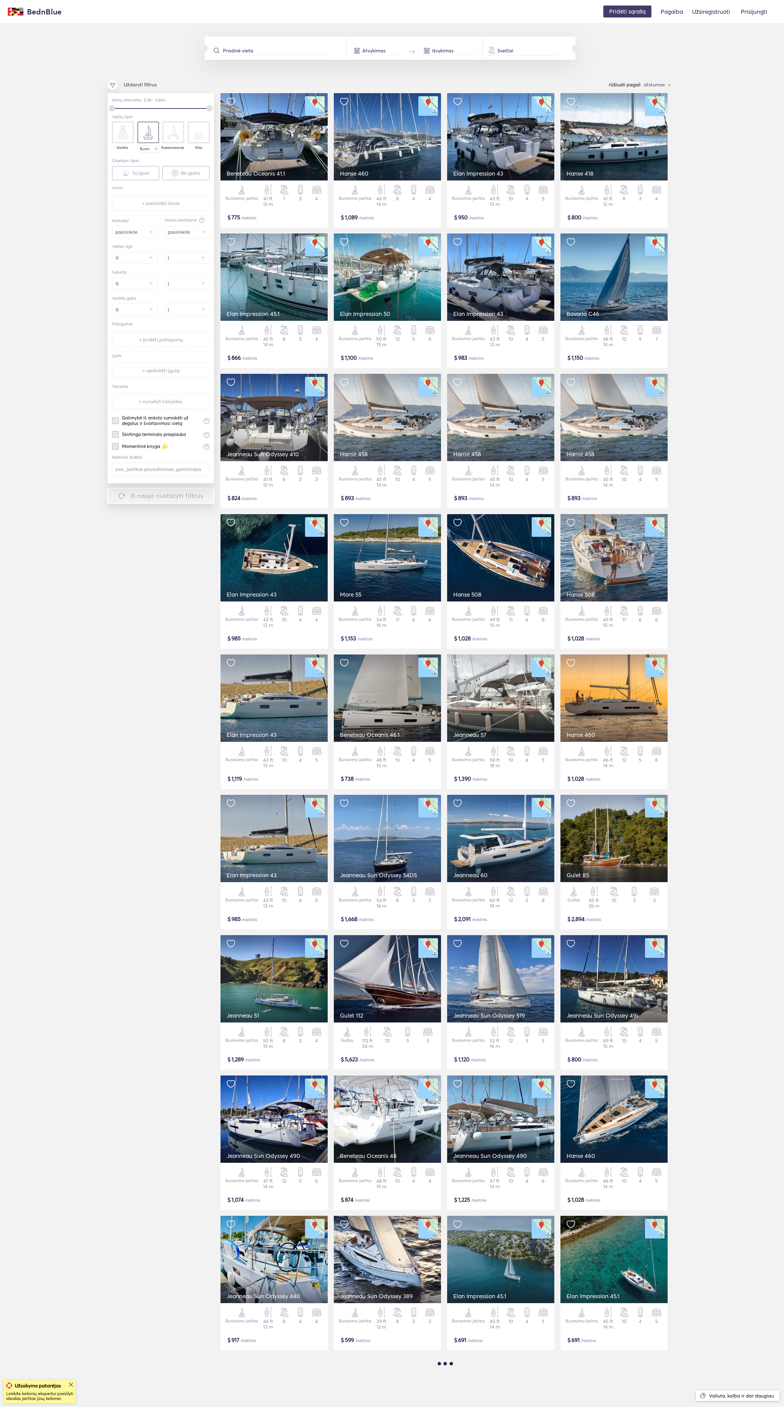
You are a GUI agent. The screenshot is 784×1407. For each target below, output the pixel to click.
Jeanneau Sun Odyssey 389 (376, 1296)
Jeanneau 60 (470, 875)
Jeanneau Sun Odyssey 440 (263, 1296)
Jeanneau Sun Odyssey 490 (263, 1155)
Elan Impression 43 (478, 173)
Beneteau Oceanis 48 (368, 1155)
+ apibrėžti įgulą (160, 370)
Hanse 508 (467, 594)
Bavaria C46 (583, 313)
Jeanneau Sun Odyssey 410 (263, 454)
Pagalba (672, 11)
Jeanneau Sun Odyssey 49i (602, 1015)
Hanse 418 (580, 173)
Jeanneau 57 (469, 734)
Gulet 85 (578, 875)
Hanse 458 (354, 454)
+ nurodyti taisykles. (161, 401)
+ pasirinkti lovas (161, 203)
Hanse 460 (354, 173)
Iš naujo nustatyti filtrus (166, 495)
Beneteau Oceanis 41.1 (256, 173)
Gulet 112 (351, 1015)
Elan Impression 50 (365, 313)
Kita (198, 148)
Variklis (122, 148)
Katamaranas (172, 148)
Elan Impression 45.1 (253, 313)
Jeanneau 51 (243, 1015)
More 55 (350, 594)
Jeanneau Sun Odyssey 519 (489, 1015)
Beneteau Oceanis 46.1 (370, 734)
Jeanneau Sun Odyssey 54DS (378, 875)
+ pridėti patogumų (161, 339)
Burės (144, 148)
